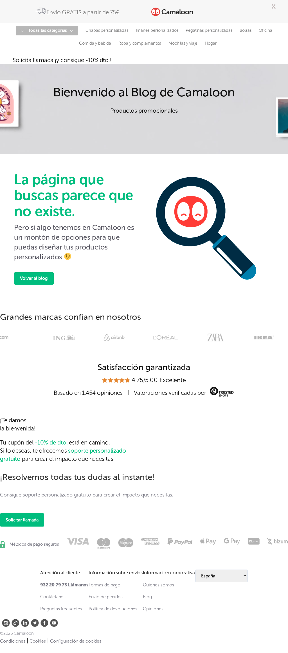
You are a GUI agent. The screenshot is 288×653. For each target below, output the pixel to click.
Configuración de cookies (76, 641)
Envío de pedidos (106, 596)
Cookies (38, 641)
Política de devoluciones (113, 608)
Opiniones (153, 608)
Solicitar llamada (22, 520)
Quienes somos (158, 585)
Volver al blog (34, 278)
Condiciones (12, 641)
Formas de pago (105, 585)
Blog (147, 596)
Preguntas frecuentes (61, 608)
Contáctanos (53, 596)
